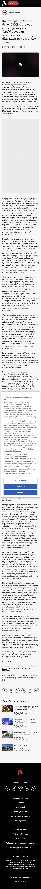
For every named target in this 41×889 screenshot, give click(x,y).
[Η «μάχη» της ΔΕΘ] (7, 747)
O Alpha (20, 802)
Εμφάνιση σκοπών (20, 480)
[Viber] (23, 690)
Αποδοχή (20, 492)
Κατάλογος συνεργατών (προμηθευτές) (17, 473)
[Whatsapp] (30, 690)
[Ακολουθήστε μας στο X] (33, 788)
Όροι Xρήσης (20, 838)
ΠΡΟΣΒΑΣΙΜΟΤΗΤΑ (20, 856)
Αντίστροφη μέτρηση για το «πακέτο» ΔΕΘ (26, 707)
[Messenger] (11, 690)
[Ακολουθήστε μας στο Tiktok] (14, 788)
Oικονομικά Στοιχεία (20, 816)
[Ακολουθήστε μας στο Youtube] (27, 788)
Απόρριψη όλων (20, 486)
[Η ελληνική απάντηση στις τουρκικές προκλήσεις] (7, 734)
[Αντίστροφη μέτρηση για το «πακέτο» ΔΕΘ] (7, 708)
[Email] (36, 690)
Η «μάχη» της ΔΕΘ (22, 745)
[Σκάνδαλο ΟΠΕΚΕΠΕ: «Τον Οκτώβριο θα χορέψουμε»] (7, 721)
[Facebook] (4, 690)
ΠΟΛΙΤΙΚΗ (6, 47)
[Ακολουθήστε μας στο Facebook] (7, 788)
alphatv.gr (22, 666)
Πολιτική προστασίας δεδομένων (20, 843)
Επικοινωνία (20, 807)
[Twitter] (17, 690)
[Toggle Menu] (37, 3)
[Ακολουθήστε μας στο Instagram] (20, 788)
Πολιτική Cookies (20, 834)
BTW (24, 881)
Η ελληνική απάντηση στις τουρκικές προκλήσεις (25, 733)
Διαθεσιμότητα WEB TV (20, 847)
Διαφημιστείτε (20, 812)
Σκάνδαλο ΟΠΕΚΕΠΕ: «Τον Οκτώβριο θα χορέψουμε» (25, 720)
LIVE (14, 3)
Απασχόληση (20, 821)
